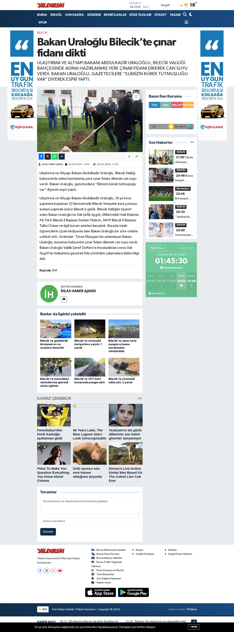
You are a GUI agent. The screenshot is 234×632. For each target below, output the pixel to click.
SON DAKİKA (74, 14)
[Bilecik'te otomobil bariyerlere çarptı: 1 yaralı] (89, 328)
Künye (139, 550)
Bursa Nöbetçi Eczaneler (111, 550)
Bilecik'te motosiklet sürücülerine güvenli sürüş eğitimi (54, 382)
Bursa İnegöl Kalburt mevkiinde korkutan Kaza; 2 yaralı (184, 178)
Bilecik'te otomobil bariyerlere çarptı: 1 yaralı (88, 344)
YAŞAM (175, 14)
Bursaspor (183, 188)
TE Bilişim (191, 609)
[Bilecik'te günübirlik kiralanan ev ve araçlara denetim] (55, 328)
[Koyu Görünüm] (190, 15)
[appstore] (100, 592)
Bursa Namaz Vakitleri (109, 558)
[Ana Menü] (185, 23)
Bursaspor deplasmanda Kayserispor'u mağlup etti (184, 196)
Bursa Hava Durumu (108, 554)
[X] (47, 571)
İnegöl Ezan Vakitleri (180, 554)
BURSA (42, 14)
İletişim (172, 550)
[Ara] (185, 15)
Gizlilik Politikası (145, 554)
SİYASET (160, 14)
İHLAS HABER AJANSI (52, 164)
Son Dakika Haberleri (109, 578)
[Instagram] (53, 571)
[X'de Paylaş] (48, 157)
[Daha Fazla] (62, 157)
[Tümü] (192, 142)
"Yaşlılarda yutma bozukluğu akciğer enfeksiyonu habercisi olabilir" (183, 214)
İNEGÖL (56, 14)
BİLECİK (42, 32)
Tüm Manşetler (105, 574)
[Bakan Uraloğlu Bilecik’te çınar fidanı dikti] (90, 121)
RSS (44, 609)
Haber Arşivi (104, 582)
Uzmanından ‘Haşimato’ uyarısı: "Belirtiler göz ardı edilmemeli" (183, 233)
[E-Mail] (64, 299)
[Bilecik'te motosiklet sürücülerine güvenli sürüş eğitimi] (55, 367)
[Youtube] (60, 571)
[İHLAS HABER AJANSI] (49, 293)
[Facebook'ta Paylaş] (41, 157)
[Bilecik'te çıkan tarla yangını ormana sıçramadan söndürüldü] (123, 328)
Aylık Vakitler (158, 293)
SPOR (43, 22)
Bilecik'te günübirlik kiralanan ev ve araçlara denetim (54, 344)
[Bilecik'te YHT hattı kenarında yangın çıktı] (89, 367)
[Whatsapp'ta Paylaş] (55, 157)
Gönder (48, 531)
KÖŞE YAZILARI (140, 14)
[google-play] (133, 592)
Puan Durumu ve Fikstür (110, 570)
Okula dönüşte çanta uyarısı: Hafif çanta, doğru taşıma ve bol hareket (184, 160)
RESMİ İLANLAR (115, 14)
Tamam (193, 627)
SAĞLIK (181, 152)
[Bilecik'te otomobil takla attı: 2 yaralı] (123, 367)
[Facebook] (40, 571)
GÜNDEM (94, 14)
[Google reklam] (22, 85)
